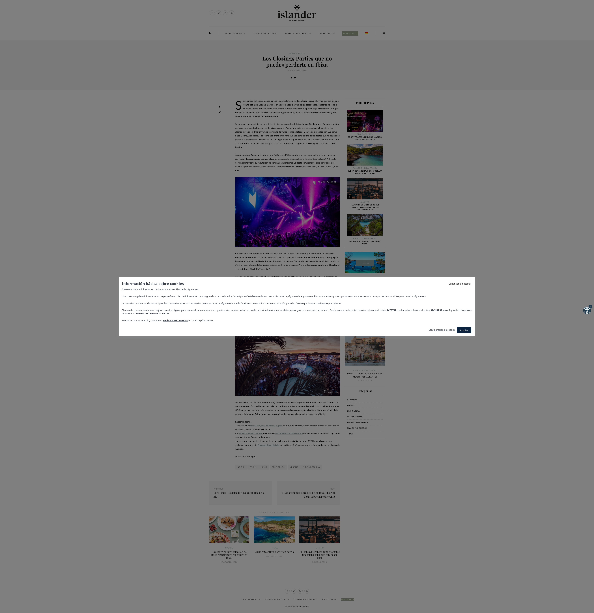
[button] (587, 310)
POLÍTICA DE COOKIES (175, 320)
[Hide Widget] (590, 306)
